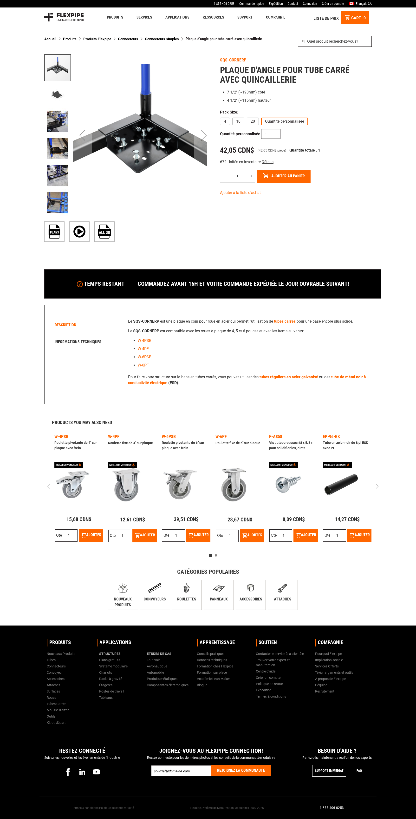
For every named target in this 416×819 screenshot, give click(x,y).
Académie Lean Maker (213, 679)
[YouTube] (96, 772)
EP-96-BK (331, 436)
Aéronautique (157, 666)
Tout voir (153, 660)
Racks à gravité (110, 679)
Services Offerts (327, 666)
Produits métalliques (162, 679)
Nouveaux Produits (61, 654)
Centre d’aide (265, 671)
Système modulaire (113, 666)
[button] (82, 135)
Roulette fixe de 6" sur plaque (237, 443)
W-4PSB (144, 340)
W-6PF (143, 365)
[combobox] (335, 41)
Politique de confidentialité (116, 808)
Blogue (202, 685)
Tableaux (106, 697)
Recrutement (324, 691)
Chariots (105, 672)
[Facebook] (68, 772)
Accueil (50, 39)
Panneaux (219, 599)
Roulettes (186, 599)
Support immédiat (329, 770)
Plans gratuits (109, 660)
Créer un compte (333, 4)
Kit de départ (56, 723)
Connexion (310, 4)
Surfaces (53, 691)
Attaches (282, 599)
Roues (51, 697)
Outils (51, 716)
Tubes (51, 660)
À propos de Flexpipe (330, 679)
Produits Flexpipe (97, 39)
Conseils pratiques (210, 654)
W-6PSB (144, 357)
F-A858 (275, 436)
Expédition (276, 4)
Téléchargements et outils (334, 672)
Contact (293, 4)
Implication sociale (329, 660)
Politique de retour (269, 684)
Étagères (105, 685)
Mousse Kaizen (58, 710)
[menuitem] (117, 17)
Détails (267, 162)
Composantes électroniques (167, 685)
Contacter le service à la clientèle (280, 654)
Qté (59, 535)
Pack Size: (229, 112)
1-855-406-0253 (224, 4)
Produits (70, 39)
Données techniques (212, 660)
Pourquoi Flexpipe (328, 654)
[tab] (85, 325)
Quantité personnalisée (240, 134)
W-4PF (143, 348)
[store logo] (64, 17)
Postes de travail (111, 691)
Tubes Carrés (56, 704)
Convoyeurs (155, 599)
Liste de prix (326, 18)
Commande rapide (251, 4)
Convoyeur (55, 672)
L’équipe (321, 685)
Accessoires (251, 599)
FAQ (359, 770)
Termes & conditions (271, 696)
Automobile (155, 672)
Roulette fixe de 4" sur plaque (130, 443)
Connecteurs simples (162, 39)
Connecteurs (128, 39)
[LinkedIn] (82, 772)
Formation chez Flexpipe (215, 666)
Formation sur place (212, 672)
